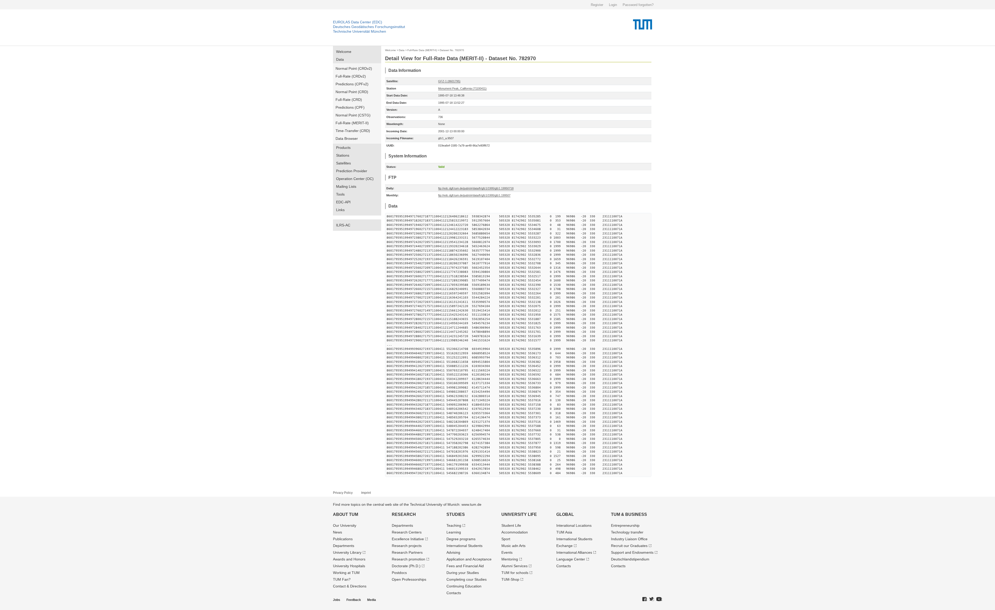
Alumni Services (514, 566)
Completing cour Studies (466, 579)
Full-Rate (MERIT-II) (352, 123)
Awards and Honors (349, 559)
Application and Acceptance (469, 559)
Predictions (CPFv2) (352, 84)
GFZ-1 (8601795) (449, 81)
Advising (453, 552)
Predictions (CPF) (350, 107)
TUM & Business (629, 514)
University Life (519, 514)
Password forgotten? (638, 5)
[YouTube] (659, 599)
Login (613, 5)
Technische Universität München (359, 31)
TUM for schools (514, 573)
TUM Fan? (342, 579)
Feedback (353, 600)
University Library (347, 552)
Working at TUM (346, 573)
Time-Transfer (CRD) (353, 131)
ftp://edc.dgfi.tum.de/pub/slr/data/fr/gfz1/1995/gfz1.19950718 (476, 188)
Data (340, 59)
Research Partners (407, 552)
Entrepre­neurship (625, 525)
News (337, 532)
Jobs (336, 600)
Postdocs (399, 573)
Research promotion (408, 559)
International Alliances (574, 552)
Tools (340, 194)
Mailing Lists (346, 186)
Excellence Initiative (408, 539)
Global (565, 514)
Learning (453, 532)
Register (597, 5)
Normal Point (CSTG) (353, 115)
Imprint (366, 493)
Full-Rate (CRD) (349, 100)
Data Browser (347, 138)
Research (404, 514)
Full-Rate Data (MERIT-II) (422, 50)
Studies (455, 514)
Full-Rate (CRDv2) (351, 76)
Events (507, 552)
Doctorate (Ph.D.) (406, 566)
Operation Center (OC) (355, 179)
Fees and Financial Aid (465, 566)
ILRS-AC (343, 225)
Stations (342, 155)
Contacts (453, 593)
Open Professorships (409, 579)
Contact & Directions (349, 586)
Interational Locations (574, 525)
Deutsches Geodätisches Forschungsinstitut (369, 27)
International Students (464, 546)
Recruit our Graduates (629, 546)
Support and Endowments (632, 552)
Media (371, 600)
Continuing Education (463, 586)
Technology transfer (627, 532)
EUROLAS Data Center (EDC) (357, 22)
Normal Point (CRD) (352, 92)
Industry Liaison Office (629, 539)
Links (340, 210)
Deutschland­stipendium (630, 559)
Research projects (407, 546)
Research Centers (407, 532)
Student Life (511, 525)
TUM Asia (564, 532)
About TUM (345, 514)
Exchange (564, 546)
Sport (505, 539)
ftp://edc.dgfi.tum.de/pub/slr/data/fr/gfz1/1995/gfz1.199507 (474, 195)
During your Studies (462, 573)
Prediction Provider (351, 171)
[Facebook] (644, 599)
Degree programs (460, 539)
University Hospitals (349, 566)
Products (343, 147)
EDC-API (343, 202)
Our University (344, 525)
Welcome (343, 52)
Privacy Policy (343, 493)
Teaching (453, 525)
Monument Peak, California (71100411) (462, 88)
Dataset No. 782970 (452, 50)
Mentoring (509, 559)
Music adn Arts (513, 546)
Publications (343, 539)
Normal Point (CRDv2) (354, 68)
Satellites (343, 163)
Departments (343, 546)
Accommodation (514, 532)
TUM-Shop (510, 579)
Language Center (570, 559)
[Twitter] (651, 599)
